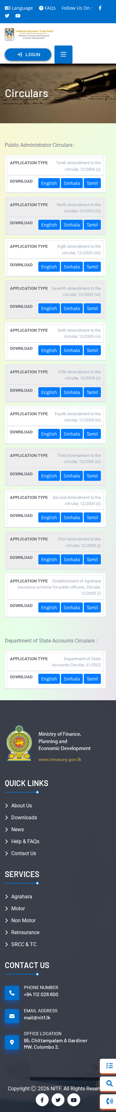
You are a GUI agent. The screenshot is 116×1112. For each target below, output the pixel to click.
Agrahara (21, 897)
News (17, 829)
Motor (18, 908)
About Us (21, 806)
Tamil (92, 183)
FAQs (50, 8)
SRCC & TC (23, 944)
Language (22, 8)
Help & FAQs (25, 841)
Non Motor (23, 920)
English (49, 183)
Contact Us (23, 853)
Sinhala (72, 183)
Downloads (24, 817)
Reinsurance (25, 932)
